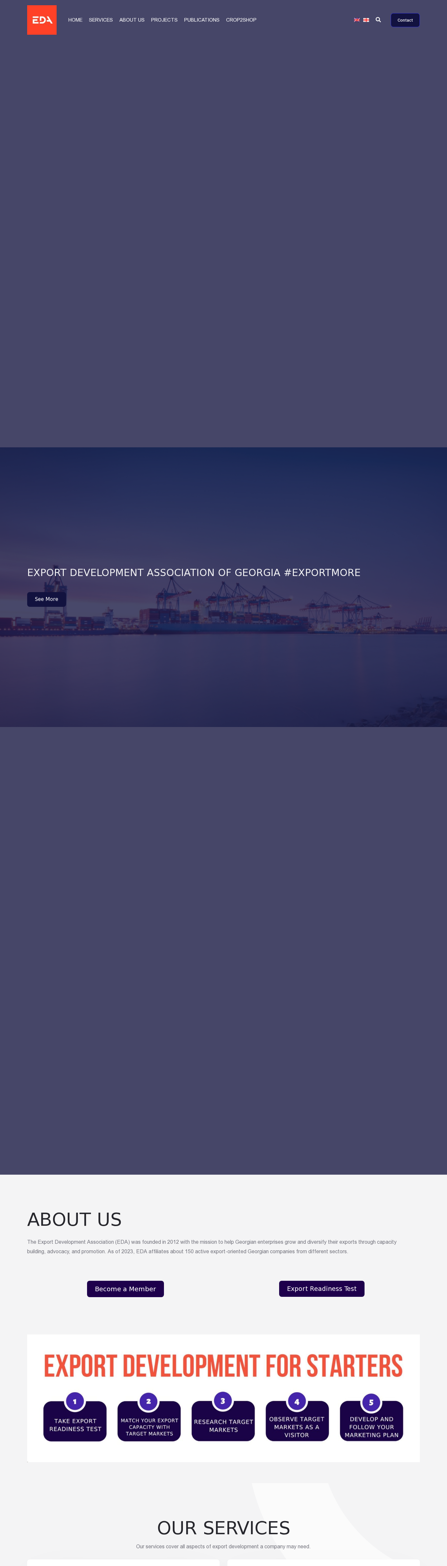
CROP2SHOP (241, 20)
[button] (379, 20)
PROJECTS (164, 20)
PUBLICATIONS (202, 20)
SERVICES (101, 20)
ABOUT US (132, 20)
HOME (75, 20)
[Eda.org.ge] (42, 19)
